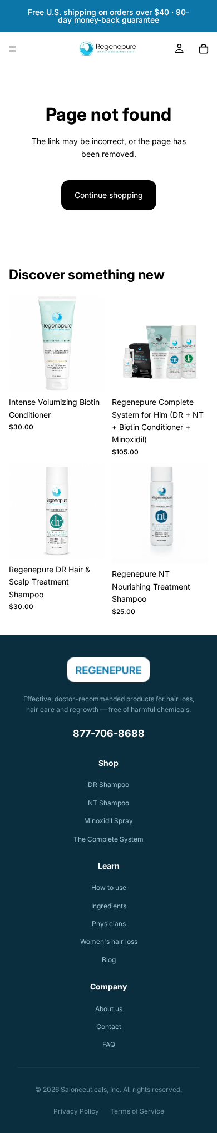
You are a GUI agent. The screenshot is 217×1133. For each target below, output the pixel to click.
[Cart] (203, 49)
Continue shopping (109, 195)
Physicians (109, 923)
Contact (108, 1026)
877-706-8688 (109, 733)
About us (108, 1009)
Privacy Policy (76, 1111)
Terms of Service (137, 1111)
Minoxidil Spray (108, 821)
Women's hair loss (108, 941)
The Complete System (108, 839)
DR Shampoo (108, 784)
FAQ (108, 1044)
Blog (109, 960)
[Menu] (13, 49)
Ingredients (108, 906)
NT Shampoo (108, 803)
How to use (108, 887)
